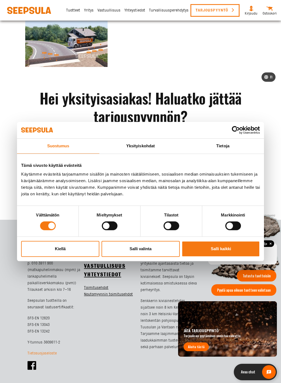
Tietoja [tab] (222, 145)
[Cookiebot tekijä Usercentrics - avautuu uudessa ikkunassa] (236, 130)
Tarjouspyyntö (213, 10)
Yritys (89, 10)
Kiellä (60, 248)
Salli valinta (140, 248)
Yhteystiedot (134, 10)
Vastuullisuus (108, 10)
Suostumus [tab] (58, 145)
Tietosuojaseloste (42, 353)
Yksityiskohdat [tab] (140, 145)
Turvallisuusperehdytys (169, 10)
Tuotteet (73, 10)
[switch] (109, 225)
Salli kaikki (221, 248)
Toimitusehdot (96, 288)
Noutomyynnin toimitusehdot (108, 294)
